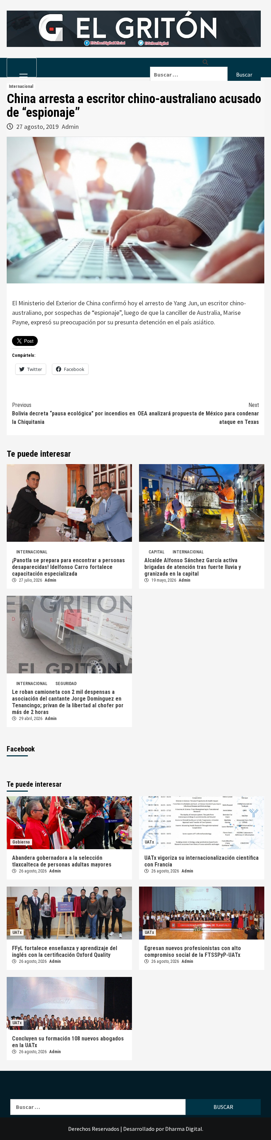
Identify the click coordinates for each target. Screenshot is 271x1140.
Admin (70, 126)
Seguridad (66, 683)
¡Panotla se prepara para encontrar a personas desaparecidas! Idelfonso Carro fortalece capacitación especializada (68, 567)
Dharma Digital (183, 1128)
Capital (156, 552)
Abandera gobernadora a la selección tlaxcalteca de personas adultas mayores (62, 861)
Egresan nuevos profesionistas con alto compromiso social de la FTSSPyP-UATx (192, 951)
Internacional (21, 86)
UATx (149, 842)
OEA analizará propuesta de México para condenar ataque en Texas (198, 413)
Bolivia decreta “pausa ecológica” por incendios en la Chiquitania (73, 413)
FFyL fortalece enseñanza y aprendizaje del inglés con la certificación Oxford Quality (64, 951)
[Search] (205, 62)
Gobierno (21, 842)
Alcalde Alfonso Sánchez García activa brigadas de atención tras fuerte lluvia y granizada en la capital (192, 567)
